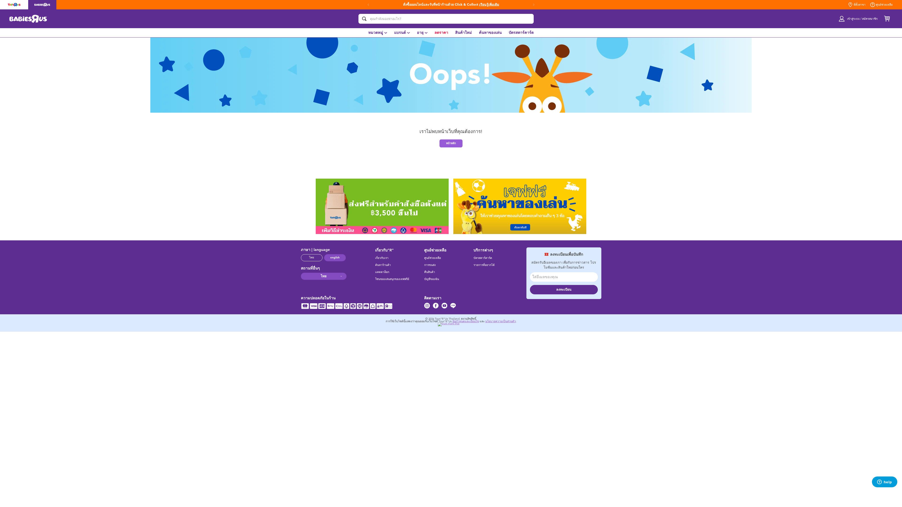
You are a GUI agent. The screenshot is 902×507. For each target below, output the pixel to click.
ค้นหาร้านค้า (383, 265)
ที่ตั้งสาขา (860, 4)
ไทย (311, 257)
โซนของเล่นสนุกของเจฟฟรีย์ (392, 279)
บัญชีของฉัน (431, 279)
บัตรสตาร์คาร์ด (483, 258)
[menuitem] (378, 32)
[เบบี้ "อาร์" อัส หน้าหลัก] (28, 18)
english (335, 257)
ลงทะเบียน (564, 290)
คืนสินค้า (429, 272)
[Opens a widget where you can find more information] (884, 482)
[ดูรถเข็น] (887, 18)
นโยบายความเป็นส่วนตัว (500, 321)
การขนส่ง (430, 265)
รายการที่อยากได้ (484, 265)
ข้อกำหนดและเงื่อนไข (465, 321)
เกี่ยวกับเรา (382, 258)
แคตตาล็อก (382, 272)
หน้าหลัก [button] (451, 143)
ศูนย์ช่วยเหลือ (884, 4)
